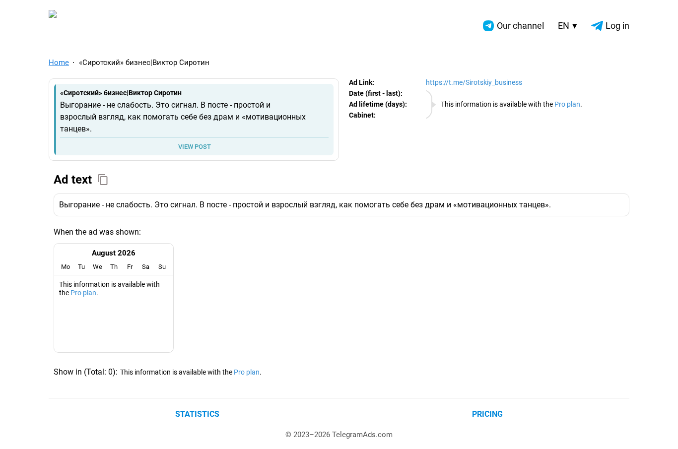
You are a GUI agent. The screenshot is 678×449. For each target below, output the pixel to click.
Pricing (487, 414)
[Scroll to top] (659, 430)
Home (59, 62)
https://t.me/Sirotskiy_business (474, 82)
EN (567, 25)
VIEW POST (194, 146)
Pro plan (567, 104)
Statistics (197, 414)
